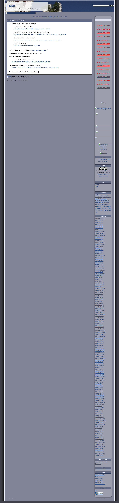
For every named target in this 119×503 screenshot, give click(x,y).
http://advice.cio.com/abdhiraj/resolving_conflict (27, 45)
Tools (96, 212)
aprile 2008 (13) (99, 367)
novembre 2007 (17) (100, 376)
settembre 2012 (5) (100, 273)
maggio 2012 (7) (99, 277)
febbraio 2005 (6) (99, 437)
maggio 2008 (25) (99, 365)
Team (28, 72)
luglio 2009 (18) (99, 340)
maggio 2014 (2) (99, 250)
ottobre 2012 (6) (99, 272)
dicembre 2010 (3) (99, 308)
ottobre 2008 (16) (99, 356)
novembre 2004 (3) (100, 442)
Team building (99, 210)
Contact (97, 184)
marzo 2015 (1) (99, 239)
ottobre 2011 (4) (99, 290)
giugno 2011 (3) (99, 297)
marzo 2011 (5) (99, 303)
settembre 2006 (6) (100, 402)
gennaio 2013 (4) (99, 266)
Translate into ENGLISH (103, 159)
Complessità (98, 197)
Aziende (102, 195)
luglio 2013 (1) (98, 257)
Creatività (103, 199)
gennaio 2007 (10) (99, 395)
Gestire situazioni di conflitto (16, 20)
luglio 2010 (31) (99, 318)
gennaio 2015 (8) (99, 240)
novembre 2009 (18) (100, 332)
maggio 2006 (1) (99, 409)
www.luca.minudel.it (100, 484)
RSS (96, 490)
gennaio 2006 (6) (99, 417)
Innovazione (105, 200)
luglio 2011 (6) (98, 296)
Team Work (15, 72)
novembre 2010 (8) (100, 310)
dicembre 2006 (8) (99, 396)
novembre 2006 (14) (100, 398)
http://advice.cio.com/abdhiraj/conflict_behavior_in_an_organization (32, 28)
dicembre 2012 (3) (99, 268)
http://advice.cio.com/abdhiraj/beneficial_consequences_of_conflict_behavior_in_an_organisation (40, 34)
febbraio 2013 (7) (99, 264)
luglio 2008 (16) (99, 362)
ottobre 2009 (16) (99, 334)
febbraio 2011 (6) (99, 305)
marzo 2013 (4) (99, 262)
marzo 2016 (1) (99, 229)
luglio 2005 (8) (98, 428)
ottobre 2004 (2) (99, 444)
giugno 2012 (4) (99, 275)
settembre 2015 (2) (100, 235)
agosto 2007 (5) (99, 382)
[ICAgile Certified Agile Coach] (103, 130)
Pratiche (98, 206)
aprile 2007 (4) (99, 389)
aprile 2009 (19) (99, 345)
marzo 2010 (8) (99, 325)
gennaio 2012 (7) (99, 284)
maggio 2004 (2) (99, 450)
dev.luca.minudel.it (99, 475)
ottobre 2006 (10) (99, 400)
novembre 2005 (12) (100, 420)
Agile (20, 72)
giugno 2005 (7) (99, 430)
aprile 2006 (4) (99, 411)
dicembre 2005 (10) (100, 419)
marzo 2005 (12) (99, 435)
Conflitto (24, 72)
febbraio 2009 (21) (99, 349)
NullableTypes (98, 478)
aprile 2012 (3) (99, 279)
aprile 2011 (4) (98, 301)
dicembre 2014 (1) (99, 242)
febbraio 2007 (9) (99, 393)
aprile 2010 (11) (99, 323)
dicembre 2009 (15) (100, 330)
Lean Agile (106, 202)
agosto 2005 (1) (99, 426)
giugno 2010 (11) (99, 319)
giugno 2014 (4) (99, 248)
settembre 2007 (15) (100, 380)
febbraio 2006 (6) (99, 415)
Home (51, 16)
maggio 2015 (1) (99, 237)
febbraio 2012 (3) (99, 283)
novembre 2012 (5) (100, 270)
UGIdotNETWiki (99, 482)
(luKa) (12, 6)
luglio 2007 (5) (98, 384)
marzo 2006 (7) (99, 413)
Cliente (106, 195)
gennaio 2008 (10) (99, 373)
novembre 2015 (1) (100, 231)
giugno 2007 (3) (99, 385)
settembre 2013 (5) (100, 255)
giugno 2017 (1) (99, 228)
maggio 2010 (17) (99, 321)
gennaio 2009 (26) (99, 351)
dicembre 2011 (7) (99, 286)
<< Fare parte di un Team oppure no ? (40, 16)
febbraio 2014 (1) (99, 253)
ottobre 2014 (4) (99, 246)
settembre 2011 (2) (100, 292)
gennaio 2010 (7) (99, 329)
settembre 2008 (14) (100, 358)
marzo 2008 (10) (99, 369)
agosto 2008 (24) (99, 360)
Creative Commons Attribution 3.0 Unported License (103, 174)
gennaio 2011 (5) (99, 307)
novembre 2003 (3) (100, 453)
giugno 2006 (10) (99, 407)
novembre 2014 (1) (100, 244)
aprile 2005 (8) (99, 433)
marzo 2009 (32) (99, 347)
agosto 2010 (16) (99, 316)
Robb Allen (107, 498)
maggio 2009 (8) (99, 343)
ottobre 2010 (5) (99, 312)
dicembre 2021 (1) (99, 218)
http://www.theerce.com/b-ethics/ (38, 50)
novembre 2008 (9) (100, 354)
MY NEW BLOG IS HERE (103, 25)
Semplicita (104, 208)
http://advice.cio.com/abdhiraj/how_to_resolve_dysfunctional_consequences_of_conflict (37, 40)
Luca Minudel (106, 171)
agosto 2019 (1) (99, 222)
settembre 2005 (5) (100, 424)
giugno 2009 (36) (99, 341)
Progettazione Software (101, 462)
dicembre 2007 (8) (99, 374)
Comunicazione (107, 197)
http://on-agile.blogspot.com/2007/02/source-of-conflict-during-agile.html (31, 61)
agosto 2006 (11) (99, 404)
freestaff (97, 476)
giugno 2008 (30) (99, 363)
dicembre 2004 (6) (99, 441)
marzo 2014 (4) (99, 251)
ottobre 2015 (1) (99, 233)
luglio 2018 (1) (98, 224)
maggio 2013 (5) (99, 261)
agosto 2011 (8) (99, 294)
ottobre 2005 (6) (99, 422)
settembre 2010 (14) (100, 314)
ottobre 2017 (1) (99, 226)
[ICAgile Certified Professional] (103, 136)
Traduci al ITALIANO (103, 161)
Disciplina (97, 200)
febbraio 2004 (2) (99, 452)
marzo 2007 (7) (99, 391)
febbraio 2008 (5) (99, 371)
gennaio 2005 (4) (99, 439)
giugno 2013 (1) (99, 259)
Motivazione (98, 204)
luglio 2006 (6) (98, 406)
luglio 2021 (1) (98, 220)
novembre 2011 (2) (100, 288)
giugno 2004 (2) (99, 448)
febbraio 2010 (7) (99, 327)
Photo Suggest (99, 480)
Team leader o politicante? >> (60, 16)
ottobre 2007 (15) (99, 378)
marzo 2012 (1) (99, 281)
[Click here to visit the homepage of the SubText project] (103, 493)
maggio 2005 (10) (99, 431)
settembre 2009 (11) (100, 336)
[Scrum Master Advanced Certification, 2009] (103, 142)
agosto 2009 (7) (99, 338)
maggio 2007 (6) (99, 387)
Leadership (99, 202)
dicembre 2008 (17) (100, 352)
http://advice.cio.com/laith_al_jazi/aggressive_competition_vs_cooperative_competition (35, 67)
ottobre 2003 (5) (99, 455)
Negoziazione (34, 72)
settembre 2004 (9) (100, 446)
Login (96, 186)
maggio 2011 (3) (99, 299)
